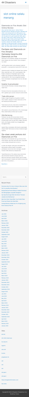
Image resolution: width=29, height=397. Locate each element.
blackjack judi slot (6, 31)
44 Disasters (8, 2)
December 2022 (5, 309)
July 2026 (4, 214)
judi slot (3, 334)
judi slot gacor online (9, 39)
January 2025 (5, 252)
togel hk (3, 345)
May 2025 (4, 243)
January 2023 (5, 307)
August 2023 (5, 291)
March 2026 (4, 220)
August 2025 (5, 236)
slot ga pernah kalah (12, 43)
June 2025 (4, 241)
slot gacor (4, 372)
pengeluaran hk (5, 357)
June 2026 (4, 216)
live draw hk (4, 341)
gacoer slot (8, 36)
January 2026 (5, 225)
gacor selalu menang (15, 37)
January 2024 (5, 280)
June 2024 (4, 268)
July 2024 (4, 266)
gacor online (7, 37)
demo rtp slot (20, 34)
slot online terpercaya (7, 338)
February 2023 (5, 305)
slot (2, 360)
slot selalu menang (21, 46)
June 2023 (4, 296)
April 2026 (4, 218)
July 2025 (4, 239)
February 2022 (5, 323)
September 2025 (6, 234)
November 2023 (5, 284)
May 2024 (4, 271)
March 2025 (4, 248)
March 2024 (4, 275)
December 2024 (5, 255)
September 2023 (6, 289)
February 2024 (5, 277)
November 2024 (5, 257)
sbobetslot (4, 43)
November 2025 (5, 230)
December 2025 (5, 227)
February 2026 (5, 223)
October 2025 (5, 232)
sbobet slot (19, 41)
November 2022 (5, 312)
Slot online (4, 383)
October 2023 (5, 287)
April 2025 (4, 246)
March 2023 (4, 303)
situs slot (4, 349)
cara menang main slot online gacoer (14, 33)
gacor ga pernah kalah (16, 36)
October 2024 (5, 259)
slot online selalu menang (11, 46)
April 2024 (4, 273)
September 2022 (6, 316)
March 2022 (4, 321)
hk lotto (3, 353)
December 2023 (5, 282)
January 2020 (5, 325)
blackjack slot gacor (15, 31)
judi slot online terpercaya (13, 40)
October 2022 (5, 314)
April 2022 (4, 319)
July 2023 (4, 293)
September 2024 (6, 261)
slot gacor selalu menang (11, 44)
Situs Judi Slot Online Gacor (8, 30)
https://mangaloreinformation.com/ (10, 379)
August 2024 (5, 264)
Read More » (5, 164)
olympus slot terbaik (11, 41)
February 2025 (5, 250)
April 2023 (4, 300)
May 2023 (4, 298)
